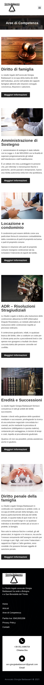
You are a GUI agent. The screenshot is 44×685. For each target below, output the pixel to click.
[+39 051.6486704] (22, 641)
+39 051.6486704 (22, 647)
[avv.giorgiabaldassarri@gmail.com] (22, 658)
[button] (40, 8)
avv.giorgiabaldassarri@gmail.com (22, 664)
